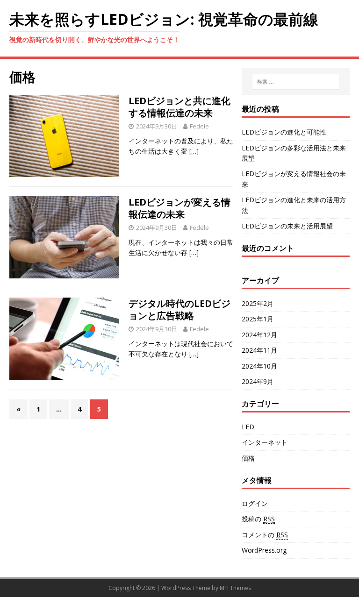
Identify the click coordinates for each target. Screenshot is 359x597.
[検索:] (295, 82)
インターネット (264, 442)
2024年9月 (257, 381)
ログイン (255, 503)
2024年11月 (259, 350)
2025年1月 (257, 318)
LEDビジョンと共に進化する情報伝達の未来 (179, 106)
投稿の (258, 518)
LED (248, 426)
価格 (248, 458)
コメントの (265, 534)
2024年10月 (259, 366)
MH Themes (235, 588)
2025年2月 (257, 303)
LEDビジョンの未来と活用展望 (287, 225)
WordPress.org (264, 550)
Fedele (199, 126)
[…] (194, 151)
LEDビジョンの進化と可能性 (284, 132)
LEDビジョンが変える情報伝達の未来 (179, 208)
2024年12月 (259, 334)
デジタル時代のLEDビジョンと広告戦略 (179, 309)
